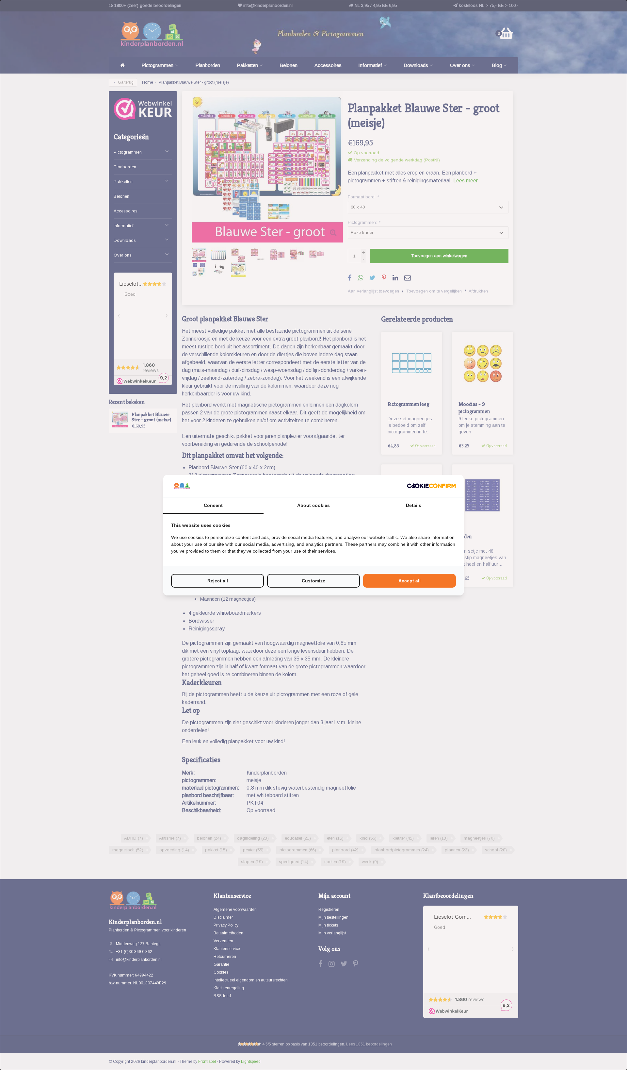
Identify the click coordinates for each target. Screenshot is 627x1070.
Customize (313, 580)
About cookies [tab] (313, 505)
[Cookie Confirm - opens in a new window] (431, 485)
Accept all (409, 580)
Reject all (217, 580)
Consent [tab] (213, 505)
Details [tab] (413, 505)
